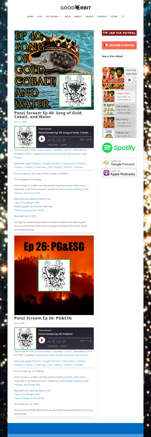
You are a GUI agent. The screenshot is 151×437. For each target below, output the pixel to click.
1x (59, 140)
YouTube (78, 167)
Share (64, 145)
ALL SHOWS (52, 16)
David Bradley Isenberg (68, 153)
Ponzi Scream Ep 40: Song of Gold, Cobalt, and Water (48, 114)
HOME (30, 16)
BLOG (67, 16)
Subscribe (53, 145)
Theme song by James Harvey (29, 210)
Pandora (18, 167)
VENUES (89, 16)
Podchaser (41, 167)
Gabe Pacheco (81, 355)
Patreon (29, 167)
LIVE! (39, 16)
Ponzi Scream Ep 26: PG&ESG (43, 318)
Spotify (58, 167)
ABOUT (78, 16)
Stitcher (68, 167)
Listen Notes (68, 163)
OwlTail (81, 163)
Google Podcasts (51, 163)
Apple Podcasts (33, 163)
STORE (114, 16)
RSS (50, 167)
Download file (21, 149)
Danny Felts (50, 153)
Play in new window (41, 149)
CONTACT (102, 16)
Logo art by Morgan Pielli (27, 202)
